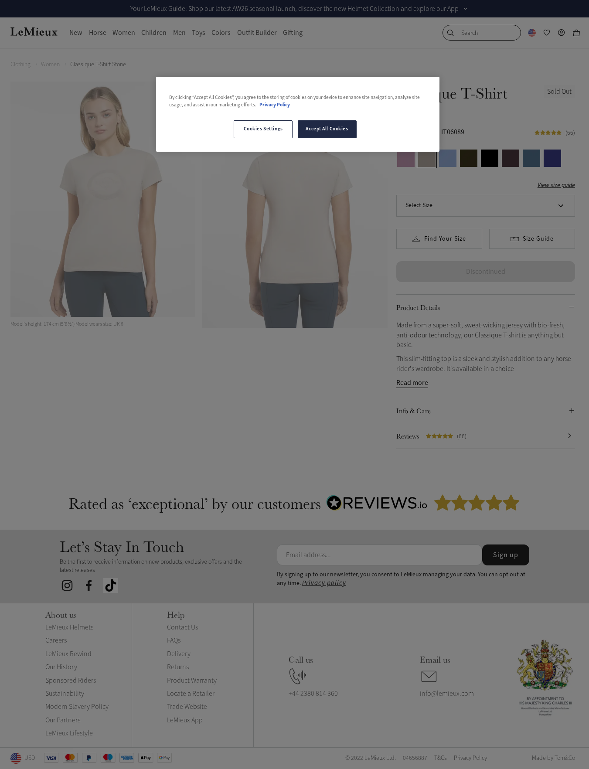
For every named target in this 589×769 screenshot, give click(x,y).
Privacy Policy (274, 105)
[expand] (466, 9)
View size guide (556, 185)
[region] (297, 114)
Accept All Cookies (327, 129)
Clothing (20, 64)
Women (50, 64)
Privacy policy (324, 583)
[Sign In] (561, 33)
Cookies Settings (263, 129)
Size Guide (538, 239)
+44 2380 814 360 (313, 693)
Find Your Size (445, 239)
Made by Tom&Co (553, 758)
